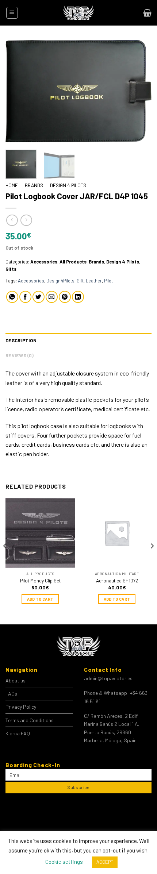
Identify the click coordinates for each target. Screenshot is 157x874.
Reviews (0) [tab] (19, 355)
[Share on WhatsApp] (12, 297)
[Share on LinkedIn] (78, 297)
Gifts (10, 269)
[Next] (139, 91)
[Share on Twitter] (38, 297)
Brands (34, 185)
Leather (94, 281)
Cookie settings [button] (64, 861)
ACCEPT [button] (104, 862)
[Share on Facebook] (25, 297)
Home (11, 185)
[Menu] (12, 13)
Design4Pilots (60, 281)
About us (15, 680)
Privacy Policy (20, 707)
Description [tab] (21, 340)
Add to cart (40, 599)
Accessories (43, 262)
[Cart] (147, 13)
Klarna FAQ (17, 733)
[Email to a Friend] (52, 297)
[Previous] (17, 91)
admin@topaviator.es (108, 678)
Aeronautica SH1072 (117, 580)
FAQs (11, 693)
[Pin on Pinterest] (65, 297)
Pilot (108, 281)
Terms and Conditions (29, 720)
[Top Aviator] (78, 12)
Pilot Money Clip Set (40, 580)
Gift (80, 281)
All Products (73, 262)
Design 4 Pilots (68, 185)
